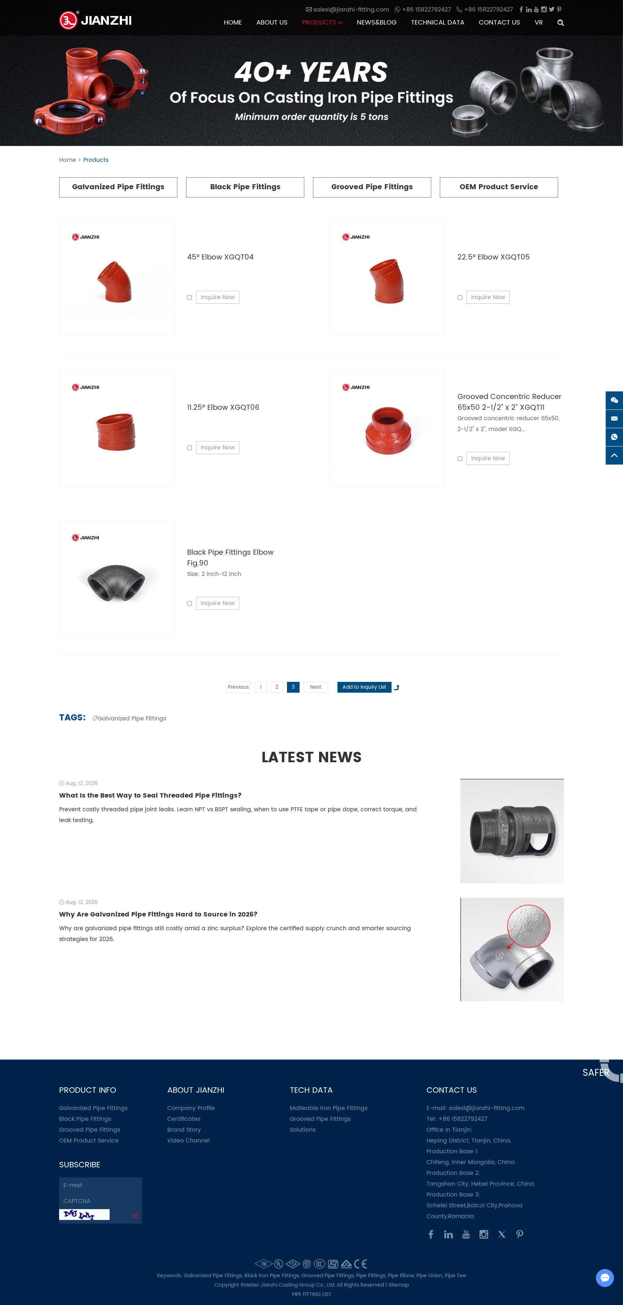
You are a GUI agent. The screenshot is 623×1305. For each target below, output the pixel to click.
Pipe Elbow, (402, 1275)
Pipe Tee (455, 1275)
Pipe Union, (430, 1275)
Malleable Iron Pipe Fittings (328, 1108)
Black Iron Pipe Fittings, (272, 1275)
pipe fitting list (311, 1294)
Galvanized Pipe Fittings (118, 187)
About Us (272, 22)
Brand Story (184, 1130)
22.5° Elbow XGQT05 (494, 257)
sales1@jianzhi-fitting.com (487, 1108)
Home (233, 22)
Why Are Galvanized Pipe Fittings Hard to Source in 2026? (158, 914)
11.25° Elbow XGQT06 (223, 408)
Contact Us (499, 22)
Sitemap (398, 1285)
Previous (238, 687)
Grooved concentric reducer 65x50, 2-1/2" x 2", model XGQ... (509, 424)
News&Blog (377, 22)
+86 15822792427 (425, 9)
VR (539, 22)
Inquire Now (218, 297)
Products (320, 22)
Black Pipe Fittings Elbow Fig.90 (230, 558)
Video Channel (188, 1140)
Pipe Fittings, (372, 1275)
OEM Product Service (499, 187)
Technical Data (437, 22)
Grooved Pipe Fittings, (328, 1275)
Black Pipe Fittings (245, 187)
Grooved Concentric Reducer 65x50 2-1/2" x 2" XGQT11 (509, 402)
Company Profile (191, 1108)
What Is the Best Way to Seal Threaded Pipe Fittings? (150, 795)
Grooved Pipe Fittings (372, 187)
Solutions (302, 1130)
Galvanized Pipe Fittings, (214, 1275)
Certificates (183, 1119)
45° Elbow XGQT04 (220, 257)
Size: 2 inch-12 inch (214, 574)
